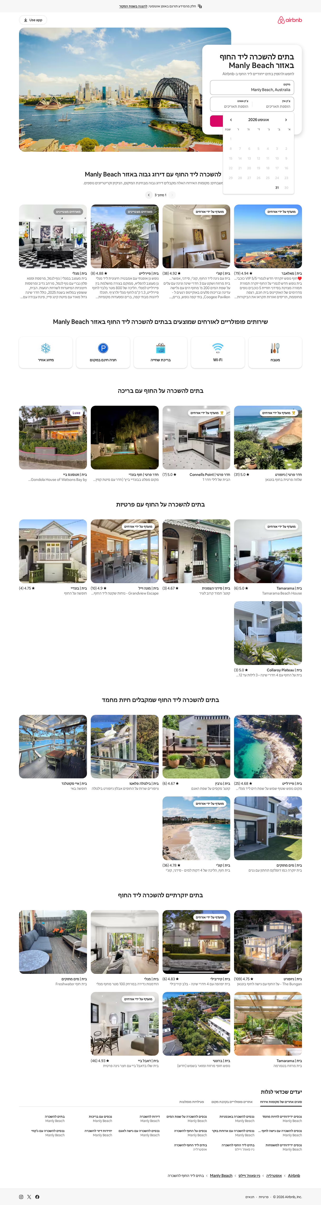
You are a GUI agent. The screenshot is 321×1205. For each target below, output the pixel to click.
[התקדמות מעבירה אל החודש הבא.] (231, 119)
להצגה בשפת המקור (133, 6)
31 (277, 187)
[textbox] (273, 106)
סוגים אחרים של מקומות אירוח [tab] (281, 1102)
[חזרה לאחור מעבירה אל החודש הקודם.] (285, 119)
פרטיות (263, 1197)
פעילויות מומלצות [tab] (191, 1102)
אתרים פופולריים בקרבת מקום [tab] (232, 1102)
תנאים (249, 1197)
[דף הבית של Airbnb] (290, 19)
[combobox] (252, 90)
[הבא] (149, 195)
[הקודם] (172, 195)
